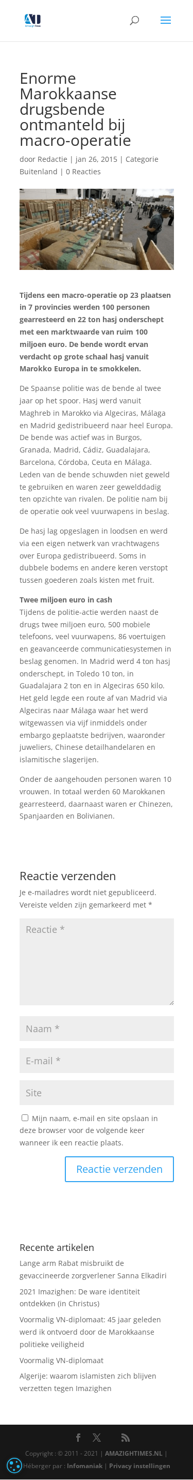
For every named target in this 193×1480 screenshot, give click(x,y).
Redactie (52, 159)
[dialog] (14, 1465)
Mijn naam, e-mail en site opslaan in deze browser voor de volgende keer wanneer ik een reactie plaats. (89, 1130)
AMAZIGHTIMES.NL (134, 1453)
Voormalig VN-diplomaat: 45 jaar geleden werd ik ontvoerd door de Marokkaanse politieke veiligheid (90, 1332)
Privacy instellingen (139, 1465)
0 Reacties (83, 171)
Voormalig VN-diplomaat (61, 1360)
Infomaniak (84, 1465)
